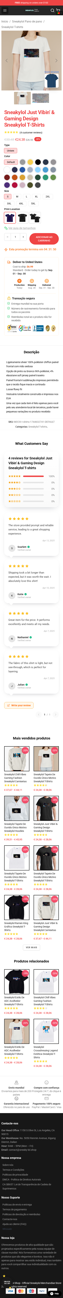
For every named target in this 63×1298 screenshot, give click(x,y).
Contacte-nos (9, 1219)
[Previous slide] (6, 60)
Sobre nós (7, 1165)
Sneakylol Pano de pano (27, 21)
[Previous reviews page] (39, 714)
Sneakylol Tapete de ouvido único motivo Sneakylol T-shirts (45, 778)
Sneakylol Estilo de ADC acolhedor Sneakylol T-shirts (14, 1001)
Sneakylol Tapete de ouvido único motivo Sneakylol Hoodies (15, 827)
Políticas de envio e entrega (17, 1204)
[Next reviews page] (55, 714)
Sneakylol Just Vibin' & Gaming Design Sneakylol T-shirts (46, 827)
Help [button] (57, 1293)
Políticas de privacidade (15, 1174)
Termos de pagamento (14, 1209)
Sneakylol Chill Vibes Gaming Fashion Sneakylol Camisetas (15, 778)
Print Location (12, 209)
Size (6, 191)
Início (4, 21)
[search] (52, 10)
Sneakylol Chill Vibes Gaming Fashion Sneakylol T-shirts (44, 1001)
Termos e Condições (13, 1169)
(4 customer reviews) (31, 132)
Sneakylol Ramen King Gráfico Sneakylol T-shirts (16, 926)
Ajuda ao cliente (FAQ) (14, 1224)
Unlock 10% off (7, 1282)
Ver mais (31, 947)
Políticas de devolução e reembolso (21, 1214)
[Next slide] (56, 60)
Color (7, 156)
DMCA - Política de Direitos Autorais (21, 1179)
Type (7, 145)
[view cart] (58, 10)
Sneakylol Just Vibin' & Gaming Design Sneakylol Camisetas (46, 926)
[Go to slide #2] (40, 98)
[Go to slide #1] (22, 98)
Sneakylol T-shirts (12, 27)
